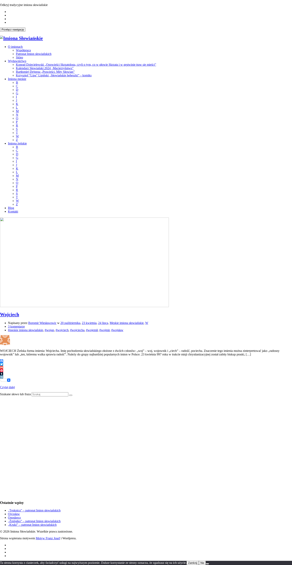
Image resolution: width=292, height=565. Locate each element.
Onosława (14, 517)
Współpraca (23, 50)
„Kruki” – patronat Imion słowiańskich (32, 524)
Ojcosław (14, 514)
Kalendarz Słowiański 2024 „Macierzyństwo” (44, 68)
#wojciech (62, 330)
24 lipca (103, 323)
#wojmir (104, 330)
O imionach (15, 46)
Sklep (19, 57)
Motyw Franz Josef (48, 538)
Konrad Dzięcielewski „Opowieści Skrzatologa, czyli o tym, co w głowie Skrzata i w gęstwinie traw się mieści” (86, 64)
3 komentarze (16, 326)
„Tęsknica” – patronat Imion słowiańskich (34, 510)
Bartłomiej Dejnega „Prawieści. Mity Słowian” (45, 71)
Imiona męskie (17, 79)
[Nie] (207, 563)
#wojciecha (77, 330)
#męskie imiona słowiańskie (25, 330)
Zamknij (192, 562)
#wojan (49, 330)
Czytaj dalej (7, 387)
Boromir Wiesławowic (42, 323)
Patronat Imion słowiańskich (33, 54)
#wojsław (117, 330)
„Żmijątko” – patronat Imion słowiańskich (34, 521)
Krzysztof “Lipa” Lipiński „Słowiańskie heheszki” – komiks (54, 75)
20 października (70, 323)
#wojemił (92, 330)
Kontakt (13, 211)
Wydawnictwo (17, 61)
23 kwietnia (89, 323)
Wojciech (9, 314)
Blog (11, 208)
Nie (202, 562)
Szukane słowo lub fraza (15, 394)
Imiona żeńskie (17, 143)
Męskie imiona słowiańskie (127, 323)
